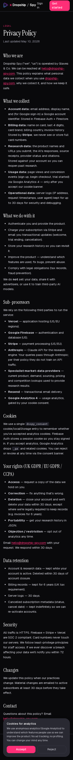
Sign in (40, 5)
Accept (21, 749)
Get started (57, 5)
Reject (51, 749)
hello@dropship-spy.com (29, 543)
